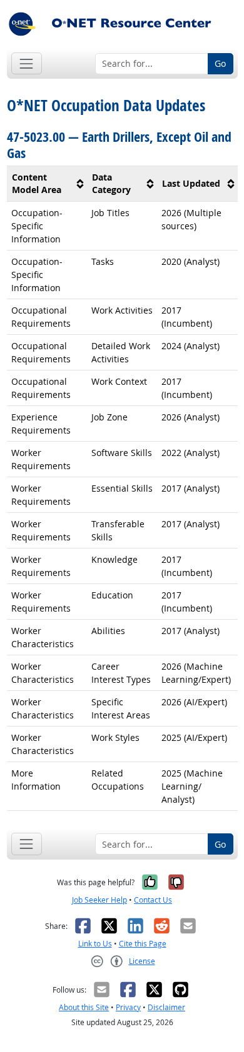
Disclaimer (166, 1007)
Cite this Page (142, 943)
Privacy (128, 1007)
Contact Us (153, 900)
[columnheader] (47, 184)
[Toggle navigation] (26, 63)
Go (220, 63)
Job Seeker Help (99, 900)
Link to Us (95, 943)
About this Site (84, 1007)
